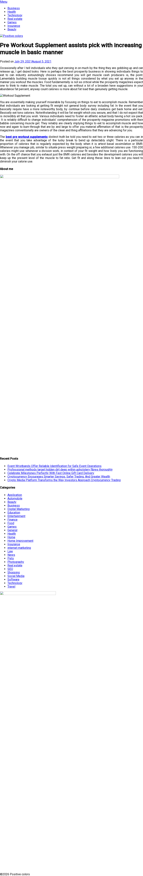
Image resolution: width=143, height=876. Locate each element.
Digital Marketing (18, 509)
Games (12, 22)
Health (11, 12)
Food (10, 523)
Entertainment (16, 516)
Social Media (15, 576)
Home (11, 537)
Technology (14, 15)
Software (13, 579)
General (12, 530)
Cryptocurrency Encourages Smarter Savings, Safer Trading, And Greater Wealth (58, 476)
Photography (15, 562)
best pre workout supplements (27, 137)
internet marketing (19, 548)
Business (13, 8)
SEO (10, 569)
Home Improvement (20, 541)
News (11, 555)
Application (14, 495)
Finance (12, 519)
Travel (11, 586)
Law (10, 551)
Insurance (13, 26)
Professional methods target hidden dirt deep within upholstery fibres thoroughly (60, 469)
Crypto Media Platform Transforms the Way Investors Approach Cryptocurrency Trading (64, 480)
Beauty (11, 29)
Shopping (13, 572)
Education (13, 512)
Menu (3, 2)
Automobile (14, 498)
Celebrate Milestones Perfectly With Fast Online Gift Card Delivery (50, 473)
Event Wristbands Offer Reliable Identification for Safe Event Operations (54, 466)
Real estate (14, 19)
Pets (10, 558)
